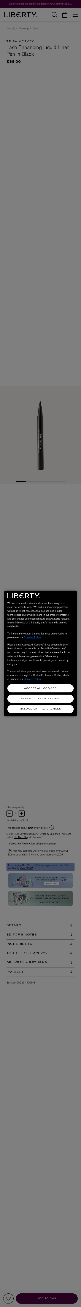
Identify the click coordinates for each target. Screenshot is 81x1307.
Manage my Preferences (40, 709)
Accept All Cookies (40, 688)
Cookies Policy (32, 637)
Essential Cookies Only (40, 699)
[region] (40, 653)
